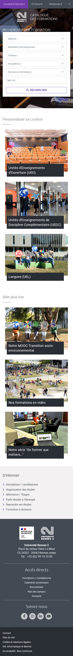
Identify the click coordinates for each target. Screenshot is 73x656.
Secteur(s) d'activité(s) (20, 72)
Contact (7, 633)
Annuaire (36, 596)
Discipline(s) (14, 63)
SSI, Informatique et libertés (17, 646)
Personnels (55, 4)
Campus (12, 55)
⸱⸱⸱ (69, 4)
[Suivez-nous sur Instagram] (32, 616)
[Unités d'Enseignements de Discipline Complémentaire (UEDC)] (36, 203)
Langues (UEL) (19, 277)
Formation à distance (18, 509)
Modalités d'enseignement (21, 47)
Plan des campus (36, 591)
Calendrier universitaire (36, 582)
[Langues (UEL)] (36, 255)
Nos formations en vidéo (26, 403)
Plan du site (9, 637)
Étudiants (37, 4)
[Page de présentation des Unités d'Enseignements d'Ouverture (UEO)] (36, 151)
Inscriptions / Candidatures (36, 578)
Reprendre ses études (18, 504)
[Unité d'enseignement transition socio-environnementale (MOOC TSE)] (36, 328)
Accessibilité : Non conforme (17, 651)
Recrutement (36, 587)
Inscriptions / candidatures (22, 484)
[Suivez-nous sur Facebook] (24, 616)
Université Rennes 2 (14, 4)
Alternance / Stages (18, 494)
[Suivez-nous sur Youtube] (48, 616)
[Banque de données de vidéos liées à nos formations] (36, 381)
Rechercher (38, 90)
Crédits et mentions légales (17, 642)
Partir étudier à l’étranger (20, 499)
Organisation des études (20, 489)
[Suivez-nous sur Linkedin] (40, 616)
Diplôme (12, 38)
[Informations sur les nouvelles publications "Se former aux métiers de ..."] (36, 433)
